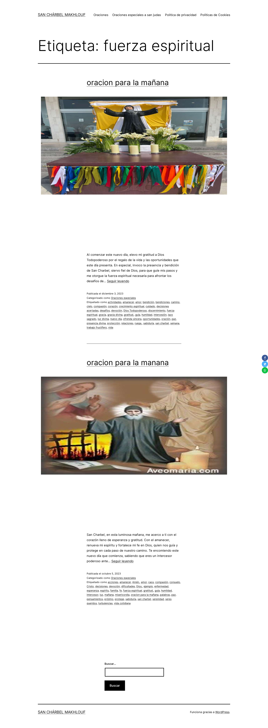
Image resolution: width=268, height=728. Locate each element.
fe (120, 590)
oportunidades (151, 318)
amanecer (128, 302)
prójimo (108, 599)
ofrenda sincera (132, 318)
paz (174, 318)
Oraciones (101, 15)
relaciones (127, 323)
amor (138, 302)
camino (175, 302)
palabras (165, 594)
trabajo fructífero (97, 327)
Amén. (136, 582)
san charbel (162, 323)
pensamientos (95, 599)
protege (119, 599)
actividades (114, 302)
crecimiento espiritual (131, 306)
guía (137, 314)
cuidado (150, 306)
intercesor (92, 594)
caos (151, 582)
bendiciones (163, 302)
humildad (147, 314)
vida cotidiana (122, 603)
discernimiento (156, 310)
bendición (148, 302)
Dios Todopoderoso (135, 310)
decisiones (101, 586)
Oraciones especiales (123, 297)
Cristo (90, 586)
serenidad (158, 599)
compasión (100, 306)
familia (114, 590)
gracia (102, 314)
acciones (113, 582)
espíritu (104, 590)
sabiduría (148, 323)
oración (165, 318)
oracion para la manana (128, 362)
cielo (89, 306)
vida (110, 327)
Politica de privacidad (180, 15)
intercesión (160, 314)
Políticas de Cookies (215, 15)
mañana (109, 594)
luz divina (103, 318)
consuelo (175, 582)
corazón (113, 306)
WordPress (222, 712)
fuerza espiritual (132, 590)
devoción (116, 310)
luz (101, 594)
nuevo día (116, 318)
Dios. (139, 586)
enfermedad (161, 586)
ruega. (138, 323)
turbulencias (105, 603)
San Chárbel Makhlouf (61, 14)
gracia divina (115, 314)
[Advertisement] (134, 225)
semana (174, 323)
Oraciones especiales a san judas (136, 15)
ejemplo (148, 586)
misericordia (122, 594)
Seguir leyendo (118, 281)
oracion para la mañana (128, 82)
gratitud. (129, 314)
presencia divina (96, 323)
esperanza (93, 590)
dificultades (128, 586)
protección (113, 323)
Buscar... (110, 663)
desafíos (105, 310)
